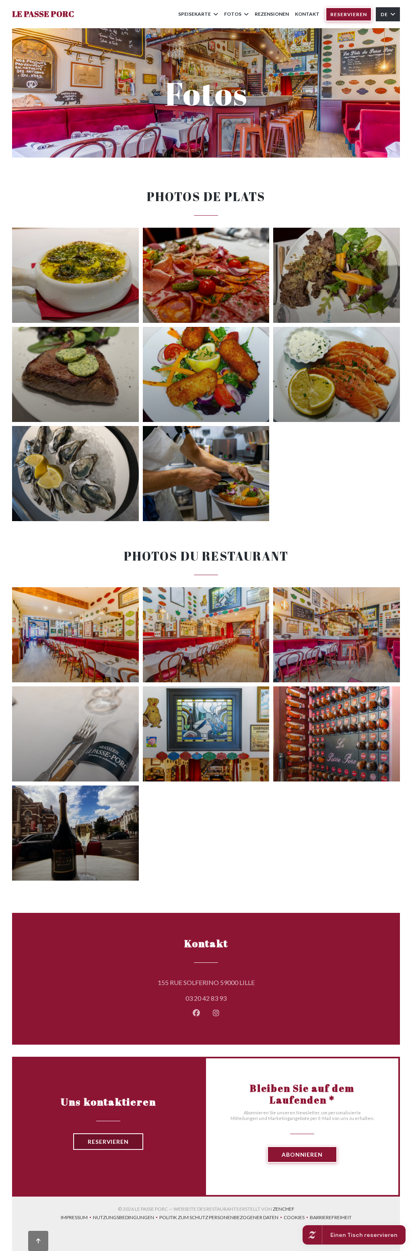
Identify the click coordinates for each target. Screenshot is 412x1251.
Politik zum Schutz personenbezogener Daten (221, 1218)
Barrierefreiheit (331, 1218)
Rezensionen (272, 14)
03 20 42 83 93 (206, 998)
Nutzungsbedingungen (126, 1218)
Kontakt (307, 14)
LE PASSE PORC (43, 13)
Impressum (77, 1218)
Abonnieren (302, 1154)
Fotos (232, 14)
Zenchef (284, 1209)
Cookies (297, 1218)
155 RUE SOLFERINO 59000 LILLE (243, 982)
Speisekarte (194, 14)
